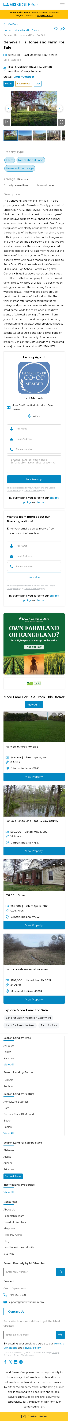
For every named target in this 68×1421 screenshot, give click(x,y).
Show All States (13, 1176)
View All (32, 704)
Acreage (8, 1045)
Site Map (8, 1253)
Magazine (9, 1228)
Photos (8, 83)
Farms (7, 1052)
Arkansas (8, 1169)
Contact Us (16, 1311)
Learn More (34, 577)
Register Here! (45, 15)
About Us (9, 1209)
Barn (6, 1108)
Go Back (13, 24)
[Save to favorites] (56, 29)
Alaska (7, 1156)
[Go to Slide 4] (54, 135)
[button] (34, 108)
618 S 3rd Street (16, 895)
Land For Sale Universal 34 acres (27, 969)
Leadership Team (13, 1215)
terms (40, 502)
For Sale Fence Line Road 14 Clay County (32, 821)
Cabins (7, 1126)
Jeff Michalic (34, 398)
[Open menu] (62, 5)
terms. (41, 600)
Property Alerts (12, 1234)
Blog (6, 1241)
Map (38, 83)
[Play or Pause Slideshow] (6, 122)
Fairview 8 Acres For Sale (22, 746)
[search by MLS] (60, 1272)
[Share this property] (60, 715)
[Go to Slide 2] (25, 135)
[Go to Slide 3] (39, 135)
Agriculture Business (15, 1101)
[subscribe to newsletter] (60, 1335)
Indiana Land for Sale (25, 30)
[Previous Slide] (9, 108)
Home (7, 30)
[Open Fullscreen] (61, 122)
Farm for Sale (49, 1025)
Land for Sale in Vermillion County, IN (28, 1017)
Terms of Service (32, 490)
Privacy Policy (13, 490)
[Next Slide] (59, 108)
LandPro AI (24, 83)
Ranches (8, 1058)
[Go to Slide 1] (10, 135)
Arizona (8, 1163)
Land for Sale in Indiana (20, 1025)
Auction (8, 1086)
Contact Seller (37, 1416)
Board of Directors (14, 1222)
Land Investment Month (18, 1247)
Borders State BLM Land (18, 1114)
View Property (34, 776)
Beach (7, 1120)
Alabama (8, 1150)
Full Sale (8, 1080)
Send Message (34, 479)
